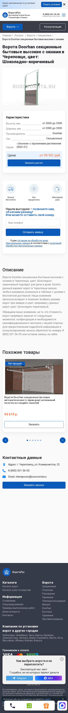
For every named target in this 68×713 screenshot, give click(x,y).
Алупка (29, 640)
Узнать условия (51, 4)
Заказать (34, 424)
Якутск (52, 638)
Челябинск (21, 635)
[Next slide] (63, 440)
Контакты (7, 615)
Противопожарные (52, 619)
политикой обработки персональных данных (33, 244)
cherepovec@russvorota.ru (31, 476)
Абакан (19, 640)
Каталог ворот (10, 586)
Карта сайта (33, 684)
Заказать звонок (34, 485)
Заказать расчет (34, 163)
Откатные (47, 590)
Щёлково (48, 635)
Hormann (47, 611)
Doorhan (46, 608)
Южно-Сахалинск (38, 638)
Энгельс (23, 638)
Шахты (38, 635)
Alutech (46, 604)
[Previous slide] (5, 440)
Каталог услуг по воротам (16, 590)
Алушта (38, 640)
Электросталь (10, 638)
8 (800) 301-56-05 (51, 14)
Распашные (48, 593)
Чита (31, 635)
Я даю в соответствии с (33, 243)
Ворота (31, 35)
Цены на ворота (11, 611)
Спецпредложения (12, 604)
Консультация (52, 26)
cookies (47, 699)
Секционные (44, 35)
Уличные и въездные (54, 601)
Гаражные (47, 597)
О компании (8, 600)
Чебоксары (8, 635)
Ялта (60, 638)
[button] (27, 440)
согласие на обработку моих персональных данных (27, 241)
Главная (6, 35)
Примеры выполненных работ (18, 608)
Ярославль (8, 640)
